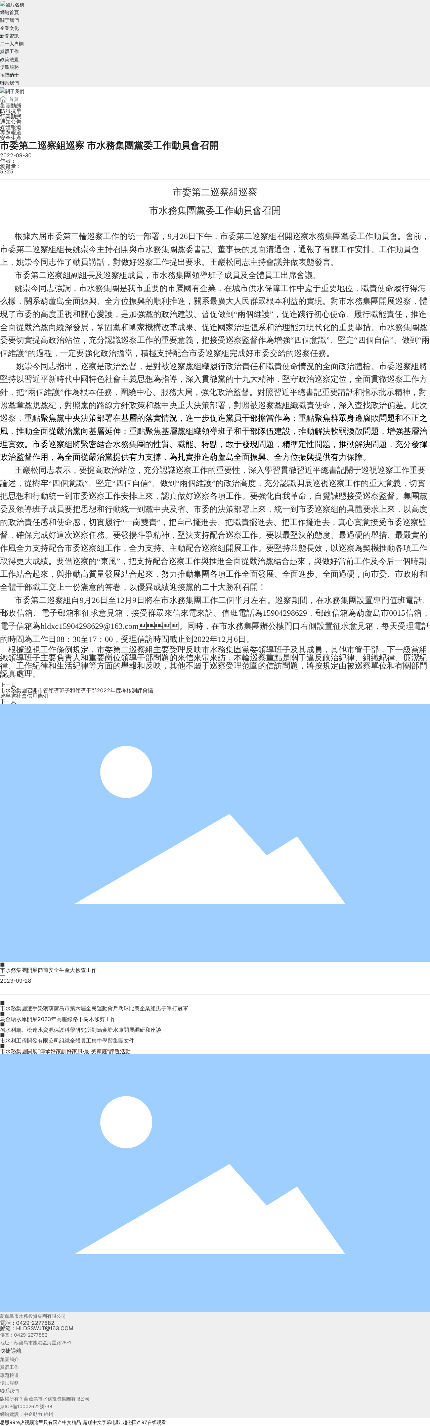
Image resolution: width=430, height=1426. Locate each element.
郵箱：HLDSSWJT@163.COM (36, 1328)
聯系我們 (9, 1390)
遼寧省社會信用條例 (24, 695)
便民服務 (9, 1383)
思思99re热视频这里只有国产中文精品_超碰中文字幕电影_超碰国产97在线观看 (83, 1422)
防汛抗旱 (11, 111)
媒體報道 (11, 127)
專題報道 (11, 132)
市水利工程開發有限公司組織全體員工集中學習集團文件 (67, 1040)
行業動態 (11, 116)
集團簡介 (9, 1359)
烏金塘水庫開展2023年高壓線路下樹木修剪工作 (58, 1019)
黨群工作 (9, 1367)
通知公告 (11, 121)
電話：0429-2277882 (27, 1322)
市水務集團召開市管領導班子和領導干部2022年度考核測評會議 (76, 690)
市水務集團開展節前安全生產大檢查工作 (48, 970)
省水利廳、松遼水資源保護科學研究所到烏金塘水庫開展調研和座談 (80, 1029)
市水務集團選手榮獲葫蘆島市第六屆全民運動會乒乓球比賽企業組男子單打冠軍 (94, 1008)
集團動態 (11, 105)
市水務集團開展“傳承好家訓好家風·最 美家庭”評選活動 (65, 1051)
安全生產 (11, 137)
